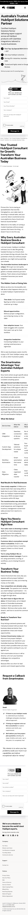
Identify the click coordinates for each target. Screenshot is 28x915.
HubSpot (6, 138)
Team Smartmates (8, 166)
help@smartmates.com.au (8, 906)
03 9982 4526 (10, 905)
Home (1, 138)
